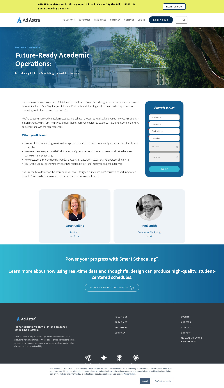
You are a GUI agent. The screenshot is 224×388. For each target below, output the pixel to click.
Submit (164, 169)
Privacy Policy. (129, 373)
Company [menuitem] (120, 332)
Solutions (68, 19)
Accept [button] (145, 381)
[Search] (186, 20)
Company (115, 19)
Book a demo (160, 20)
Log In (141, 19)
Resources (100, 19)
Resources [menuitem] (121, 327)
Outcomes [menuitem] (120, 322)
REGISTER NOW (174, 6)
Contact (129, 19)
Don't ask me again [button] (163, 381)
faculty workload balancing (65, 159)
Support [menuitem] (186, 332)
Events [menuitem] (185, 316)
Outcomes (84, 19)
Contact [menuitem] (186, 327)
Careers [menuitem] (186, 322)
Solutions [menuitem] (121, 316)
